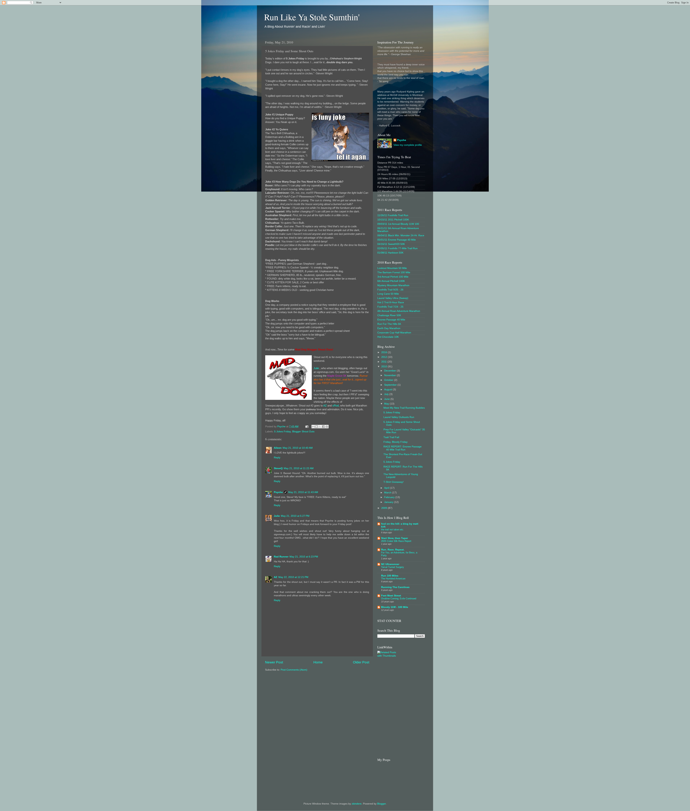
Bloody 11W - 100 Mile (394, 607)
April (387, 488)
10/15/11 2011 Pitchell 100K (393, 219)
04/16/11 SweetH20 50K (391, 244)
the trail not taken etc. (392, 529)
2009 (384, 508)
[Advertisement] (418, 697)
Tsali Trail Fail (391, 437)
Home (318, 662)
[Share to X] (320, 426)
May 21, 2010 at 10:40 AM (298, 448)
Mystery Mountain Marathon (393, 285)
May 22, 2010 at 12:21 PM (293, 577)
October (389, 380)
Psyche (278, 492)
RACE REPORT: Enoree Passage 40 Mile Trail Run (402, 448)
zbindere (357, 803)
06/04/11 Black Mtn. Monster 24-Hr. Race (400, 235)
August (388, 389)
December (390, 370)
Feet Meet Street (391, 595)
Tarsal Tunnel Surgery (392, 567)
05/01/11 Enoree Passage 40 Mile (396, 239)
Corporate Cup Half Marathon (394, 332)
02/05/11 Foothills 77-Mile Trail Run (397, 248)
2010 (384, 366)
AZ (325, 405)
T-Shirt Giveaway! (393, 482)
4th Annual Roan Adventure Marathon (398, 311)
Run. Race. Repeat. (392, 549)
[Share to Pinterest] (327, 426)
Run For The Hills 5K (389, 324)
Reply (277, 457)
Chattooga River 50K (389, 315)
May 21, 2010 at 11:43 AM (303, 492)
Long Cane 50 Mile (388, 293)
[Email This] (313, 426)
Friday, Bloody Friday (395, 442)
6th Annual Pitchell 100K (391, 281)
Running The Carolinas (395, 587)
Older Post (361, 662)
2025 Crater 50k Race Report (396, 541)
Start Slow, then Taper (394, 538)
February (389, 497)
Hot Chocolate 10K (388, 337)
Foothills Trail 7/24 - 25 (390, 306)
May (387, 403)
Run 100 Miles (389, 575)
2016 (384, 352)
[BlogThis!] (316, 426)
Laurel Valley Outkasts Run (398, 417)
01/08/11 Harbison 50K (390, 252)
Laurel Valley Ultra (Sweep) (392, 298)
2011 (384, 361)
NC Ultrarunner (390, 564)
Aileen (278, 448)
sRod (335, 405)
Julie (316, 368)
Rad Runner (281, 556)
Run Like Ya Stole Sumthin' (312, 17)
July (386, 394)
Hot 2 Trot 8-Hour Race (390, 302)
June (387, 399)
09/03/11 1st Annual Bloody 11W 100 (398, 224)
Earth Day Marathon (388, 328)
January (389, 502)
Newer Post (274, 662)
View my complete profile (408, 145)
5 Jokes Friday (282, 431)
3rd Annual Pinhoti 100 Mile (392, 276)
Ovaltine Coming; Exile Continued (398, 598)
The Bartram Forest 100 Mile (393, 272)
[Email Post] (306, 426)
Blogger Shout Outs (303, 431)
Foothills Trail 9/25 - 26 (390, 289)
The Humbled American (393, 578)
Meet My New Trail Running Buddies (404, 407)
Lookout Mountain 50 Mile (392, 268)
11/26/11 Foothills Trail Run (392, 215)
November (390, 375)
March (388, 492)
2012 (384, 357)
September (390, 385)
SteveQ (278, 468)
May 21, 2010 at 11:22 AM (299, 468)
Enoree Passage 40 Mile (391, 319)
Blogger (381, 803)
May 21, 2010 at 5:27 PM (295, 516)
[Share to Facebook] (323, 426)
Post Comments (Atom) (294, 669)
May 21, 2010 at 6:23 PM (303, 556)
